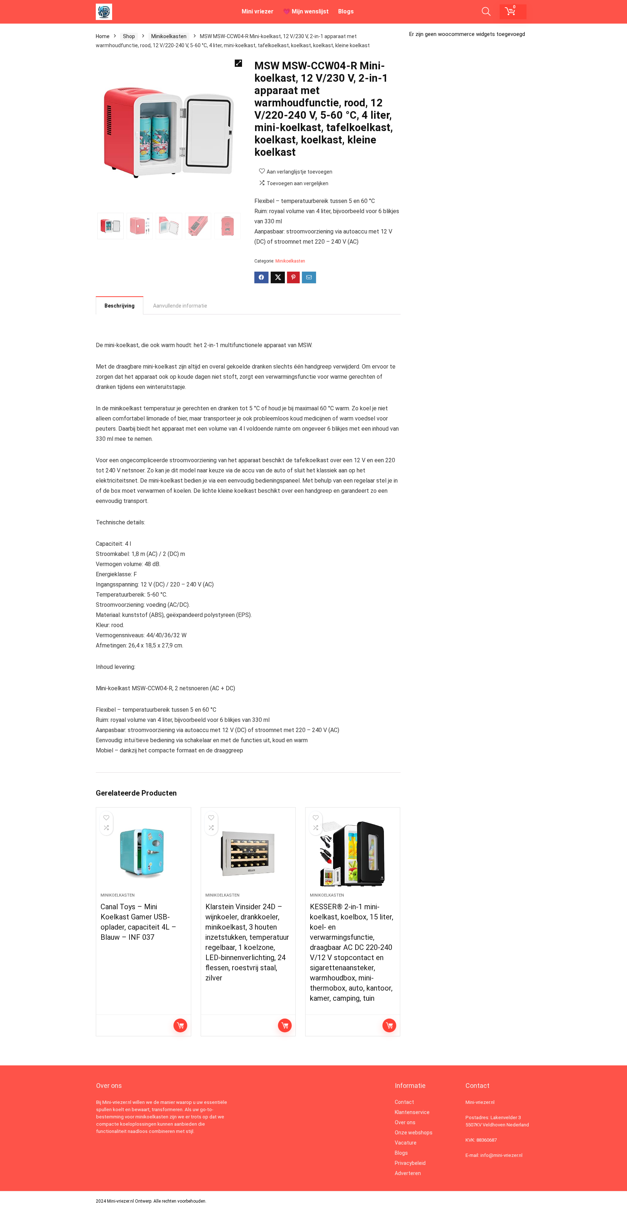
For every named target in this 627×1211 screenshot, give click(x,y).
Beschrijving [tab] (119, 306)
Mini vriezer (258, 11)
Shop (129, 36)
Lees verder (180, 1025)
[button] (238, 63)
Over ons (405, 1122)
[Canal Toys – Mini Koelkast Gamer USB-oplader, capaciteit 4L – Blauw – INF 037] (143, 853)
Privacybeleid (410, 1163)
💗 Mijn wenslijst (306, 11)
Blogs (346, 11)
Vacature (406, 1143)
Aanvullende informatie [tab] (180, 306)
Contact (404, 1102)
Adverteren (408, 1173)
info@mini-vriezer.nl (501, 1155)
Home (103, 36)
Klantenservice (412, 1112)
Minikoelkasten (169, 36)
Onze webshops (414, 1132)
